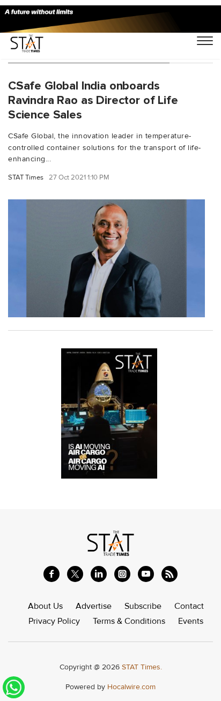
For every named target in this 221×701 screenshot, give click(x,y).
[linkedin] (99, 574)
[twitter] (75, 574)
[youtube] (146, 574)
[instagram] (122, 574)
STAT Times (25, 178)
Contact (189, 606)
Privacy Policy (54, 621)
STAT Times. (142, 667)
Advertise (94, 606)
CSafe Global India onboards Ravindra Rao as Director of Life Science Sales (93, 100)
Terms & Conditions (129, 621)
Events (190, 621)
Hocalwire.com (131, 686)
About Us (45, 606)
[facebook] (51, 574)
